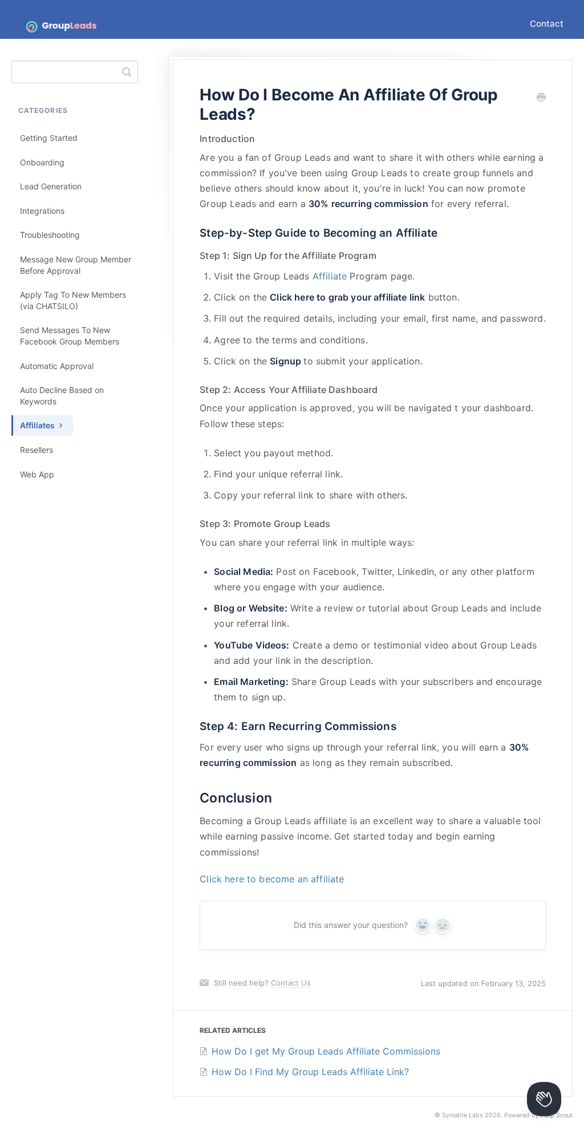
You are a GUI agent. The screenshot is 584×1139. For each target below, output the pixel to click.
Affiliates (38, 425)
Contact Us (291, 982)
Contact (546, 23)
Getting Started (49, 138)
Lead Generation (51, 186)
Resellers (36, 450)
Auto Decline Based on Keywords (62, 395)
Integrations (42, 211)
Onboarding (42, 162)
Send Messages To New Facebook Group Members (69, 335)
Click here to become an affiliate (272, 879)
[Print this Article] (541, 98)
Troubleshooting (50, 235)
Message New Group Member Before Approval (75, 264)
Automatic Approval (57, 366)
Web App (37, 474)
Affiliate (331, 276)
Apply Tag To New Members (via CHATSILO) (73, 300)
